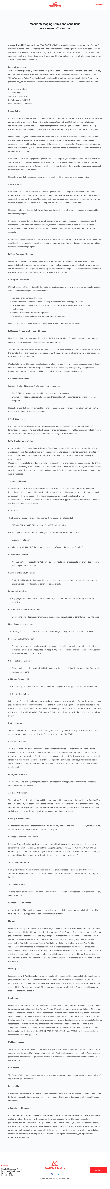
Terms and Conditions (10, 1171)
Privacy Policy (7, 1173)
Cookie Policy (7, 1175)
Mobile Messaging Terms (11, 1169)
